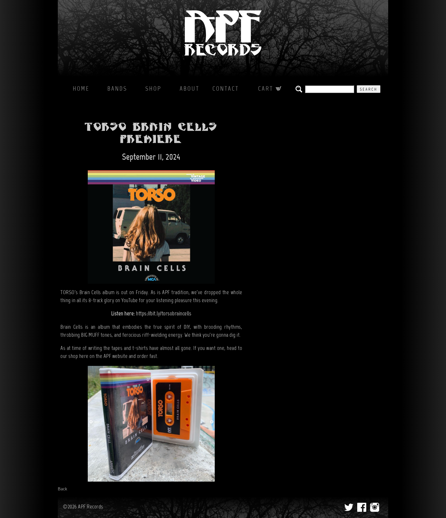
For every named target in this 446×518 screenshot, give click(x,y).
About (190, 89)
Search (368, 90)
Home (81, 89)
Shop (153, 89)
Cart (267, 89)
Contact (225, 89)
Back (62, 489)
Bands (117, 89)
